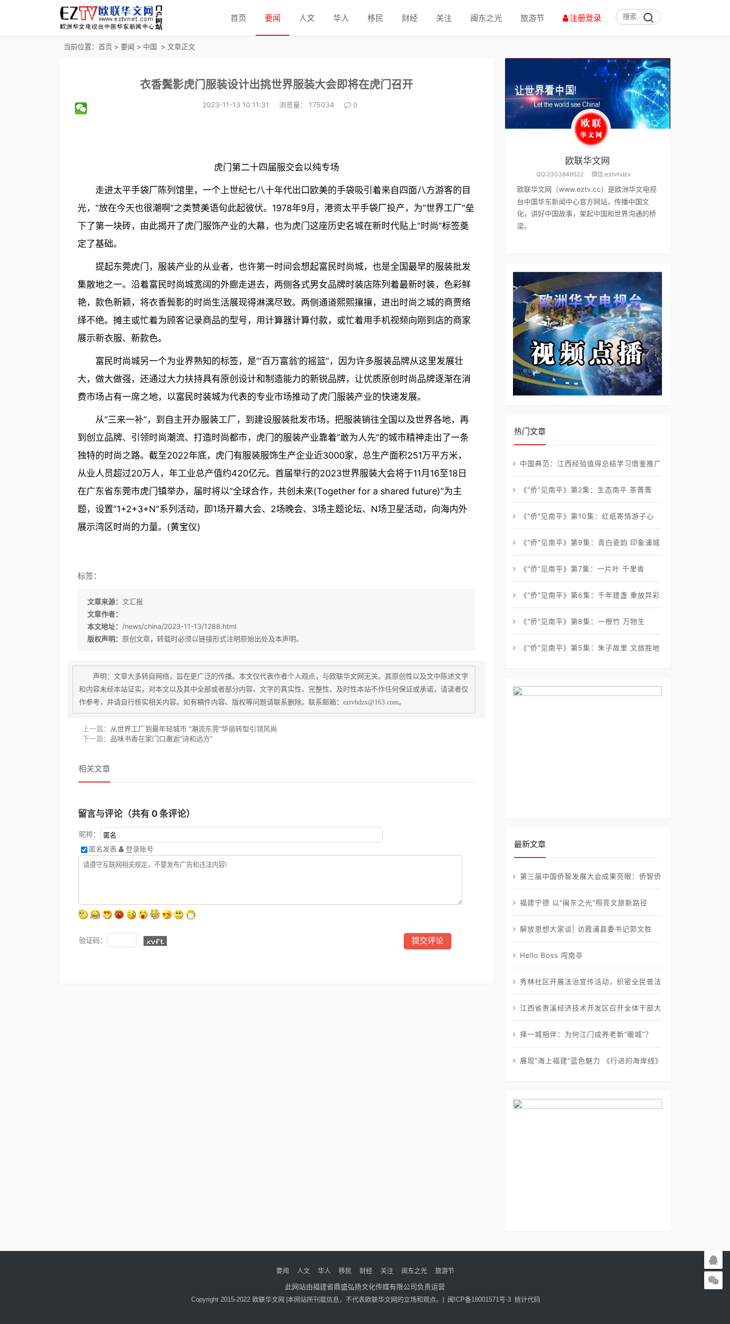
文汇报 (132, 601)
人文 (307, 18)
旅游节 (532, 18)
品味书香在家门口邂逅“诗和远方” (161, 738)
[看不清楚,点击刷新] (155, 941)
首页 (238, 18)
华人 (341, 18)
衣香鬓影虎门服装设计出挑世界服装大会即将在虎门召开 (276, 84)
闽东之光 (486, 18)
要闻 (273, 18)
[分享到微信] (85, 108)
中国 (150, 46)
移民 (375, 18)
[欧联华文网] (114, 29)
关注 (444, 18)
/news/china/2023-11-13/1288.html (179, 626)
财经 (410, 18)
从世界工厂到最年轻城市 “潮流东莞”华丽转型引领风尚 (193, 728)
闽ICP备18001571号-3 (479, 1299)
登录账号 (138, 849)
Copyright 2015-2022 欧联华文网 (238, 1299)
